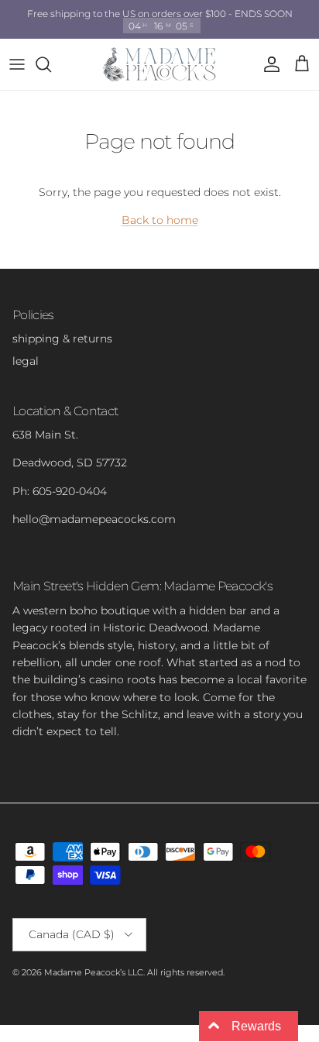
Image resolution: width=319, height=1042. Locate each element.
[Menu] (17, 64)
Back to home (160, 220)
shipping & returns (62, 339)
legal (25, 361)
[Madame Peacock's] (159, 64)
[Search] (51, 64)
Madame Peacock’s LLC (93, 972)
